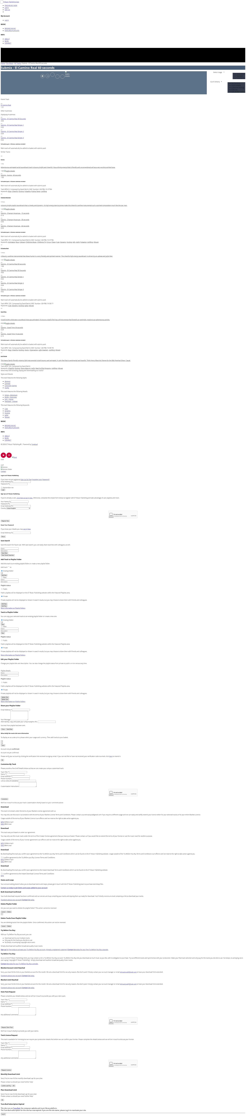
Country (3, 508)
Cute (57, 242)
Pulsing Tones (35, 191)
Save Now (4, 553)
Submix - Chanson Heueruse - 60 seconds (15, 226)
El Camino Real (6, 105)
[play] (3, 457)
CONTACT (8, 43)
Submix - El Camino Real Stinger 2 (12, 131)
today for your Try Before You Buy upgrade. (19, 964)
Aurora (3, 159)
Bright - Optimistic (11, 397)
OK (14, 1085)
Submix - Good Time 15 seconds (12, 334)
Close (3, 729)
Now (3, 624)
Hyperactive (34, 350)
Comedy (7, 383)
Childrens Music (31, 242)
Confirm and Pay (6, 1085)
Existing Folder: (8, 571)
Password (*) (5, 484)
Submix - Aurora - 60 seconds (11, 175)
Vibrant (96, 242)
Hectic (27, 350)
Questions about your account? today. (18, 900)
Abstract (7, 381)
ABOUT (7, 39)
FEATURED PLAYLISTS (12, 31)
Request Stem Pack (7, 1027)
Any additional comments (9, 1015)
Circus (49, 242)
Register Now (5, 521)
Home (3, 63)
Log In (7, 20)
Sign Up (7, 10)
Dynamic (63, 242)
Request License (6, 1070)
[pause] (9, 457)
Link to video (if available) (9, 781)
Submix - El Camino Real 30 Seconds (13, 119)
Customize (4, 799)
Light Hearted (43, 350)
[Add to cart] (62, 77)
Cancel (3, 912)
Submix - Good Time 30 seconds (12, 328)
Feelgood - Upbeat (11, 401)
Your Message (5, 720)
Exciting (21, 191)
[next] (14, 457)
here (110, 756)
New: (5, 577)
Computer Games (11, 386)
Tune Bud (16, 1108)
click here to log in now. (25, 498)
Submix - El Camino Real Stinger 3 (12, 138)
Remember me (8, 488)
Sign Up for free (26, 479)
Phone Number (6, 779)
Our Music (9, 63)
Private (5, 596)
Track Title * (5, 772)
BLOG (7, 41)
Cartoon (22, 242)
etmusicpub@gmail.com (128, 972)
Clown (53, 242)
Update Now (5, 697)
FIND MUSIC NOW (11, 5)
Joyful (78, 242)
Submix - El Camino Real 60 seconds (13, 264)
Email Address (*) (7, 482)
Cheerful (15, 191)
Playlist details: (6, 671)
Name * (3, 774)
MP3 (2, 822)
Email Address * (6, 710)
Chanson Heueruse (6, 197)
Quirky (7, 388)
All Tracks (18, 63)
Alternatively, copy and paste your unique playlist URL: (19, 722)
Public (5, 589)
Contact (3, 471)
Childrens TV (41, 242)
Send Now (9, 729)
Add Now (4, 575)
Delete (9, 912)
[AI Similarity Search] (42, 76)
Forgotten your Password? (40, 479)
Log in (7, 8)
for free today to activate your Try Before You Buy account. (23, 950)
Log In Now (27, 529)
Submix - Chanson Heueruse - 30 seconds (15, 220)
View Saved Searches (8, 555)
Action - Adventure (11, 395)
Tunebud (35, 444)
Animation (11, 242)
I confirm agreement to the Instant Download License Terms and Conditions (28, 874)
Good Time (3, 312)
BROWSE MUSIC (10, 28)
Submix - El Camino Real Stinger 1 (12, 125)
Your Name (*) (5, 501)
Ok (2, 760)
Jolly (74, 242)
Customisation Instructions (10, 786)
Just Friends (4, 356)
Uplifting (44, 191)
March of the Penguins (43, 368)
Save (3, 745)
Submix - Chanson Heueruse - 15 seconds (15, 213)
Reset (3, 536)
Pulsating (28, 191)
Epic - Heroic (9, 399)
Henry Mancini (26, 368)
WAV (2, 824)
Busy (9, 191)
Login (3, 490)
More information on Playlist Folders (13, 608)
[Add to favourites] (57, 77)
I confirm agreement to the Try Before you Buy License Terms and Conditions (29, 857)
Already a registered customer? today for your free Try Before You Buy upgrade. (77, 950)
